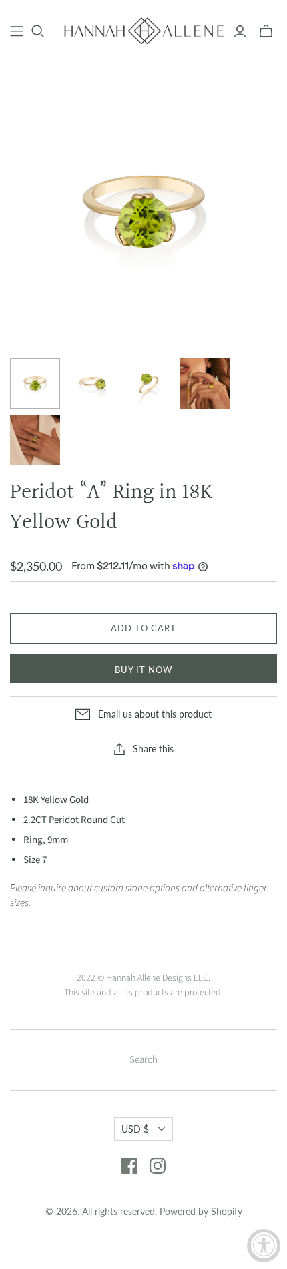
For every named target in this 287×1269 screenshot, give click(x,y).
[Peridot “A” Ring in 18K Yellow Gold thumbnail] (35, 383)
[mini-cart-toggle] (266, 31)
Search (143, 1060)
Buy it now (143, 669)
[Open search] (38, 31)
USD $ (135, 1129)
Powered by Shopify (201, 1211)
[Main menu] (16, 31)
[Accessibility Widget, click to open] (263, 1245)
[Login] (240, 31)
